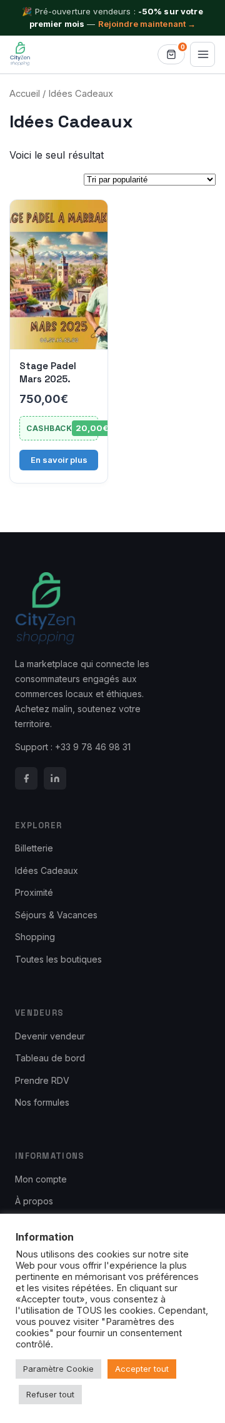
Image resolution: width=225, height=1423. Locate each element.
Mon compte (41, 1179)
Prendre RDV (42, 1080)
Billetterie (34, 848)
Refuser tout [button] (50, 1394)
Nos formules (42, 1102)
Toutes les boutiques (58, 959)
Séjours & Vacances (56, 915)
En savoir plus (59, 460)
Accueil (24, 93)
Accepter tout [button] (142, 1369)
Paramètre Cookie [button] (58, 1369)
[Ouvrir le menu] (202, 54)
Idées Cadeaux (46, 870)
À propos (34, 1201)
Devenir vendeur (50, 1036)
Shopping (35, 936)
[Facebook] (26, 778)
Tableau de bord (50, 1058)
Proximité (34, 892)
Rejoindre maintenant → (147, 24)
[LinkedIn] (55, 778)
